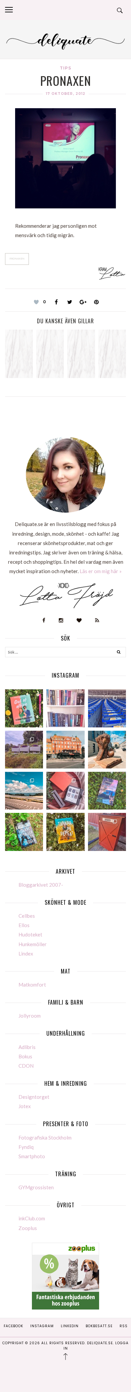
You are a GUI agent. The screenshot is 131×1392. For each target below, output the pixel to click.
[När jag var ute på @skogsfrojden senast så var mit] (107, 832)
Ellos (24, 925)
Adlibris (27, 1047)
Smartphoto (31, 1156)
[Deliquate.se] (65, 40)
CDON (26, 1066)
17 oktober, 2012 (65, 94)
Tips (65, 67)
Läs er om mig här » (101, 571)
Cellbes (26, 916)
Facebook (13, 1326)
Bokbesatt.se (99, 1326)
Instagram (42, 1326)
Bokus (25, 1056)
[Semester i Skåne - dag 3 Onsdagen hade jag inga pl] (65, 749)
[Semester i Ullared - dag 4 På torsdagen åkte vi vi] (24, 749)
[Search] (119, 653)
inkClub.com (31, 1218)
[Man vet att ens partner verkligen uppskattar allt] (65, 791)
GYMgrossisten (36, 1187)
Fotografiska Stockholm (45, 1138)
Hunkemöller (32, 944)
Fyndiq (26, 1147)
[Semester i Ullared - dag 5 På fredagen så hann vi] (107, 708)
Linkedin (70, 1326)
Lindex (25, 953)
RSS (124, 1326)
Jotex (24, 1106)
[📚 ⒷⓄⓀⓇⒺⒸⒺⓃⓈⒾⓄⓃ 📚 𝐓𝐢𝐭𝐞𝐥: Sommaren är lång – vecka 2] (107, 791)
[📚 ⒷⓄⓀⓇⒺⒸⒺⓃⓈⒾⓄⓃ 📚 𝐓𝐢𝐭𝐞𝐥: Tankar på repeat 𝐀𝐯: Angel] (65, 832)
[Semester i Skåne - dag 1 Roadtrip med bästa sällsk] (24, 791)
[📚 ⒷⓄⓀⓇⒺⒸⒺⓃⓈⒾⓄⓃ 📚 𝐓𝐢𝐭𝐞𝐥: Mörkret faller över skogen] (24, 832)
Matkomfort (32, 985)
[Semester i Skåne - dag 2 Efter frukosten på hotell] (107, 749)
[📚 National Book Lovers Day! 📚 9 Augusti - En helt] (65, 708)
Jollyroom (29, 1016)
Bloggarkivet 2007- (40, 885)
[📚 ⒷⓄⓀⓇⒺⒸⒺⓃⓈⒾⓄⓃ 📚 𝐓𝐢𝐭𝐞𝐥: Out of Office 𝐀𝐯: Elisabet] (24, 708)
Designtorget (33, 1097)
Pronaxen (17, 258)
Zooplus (27, 1228)
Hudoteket (30, 934)
